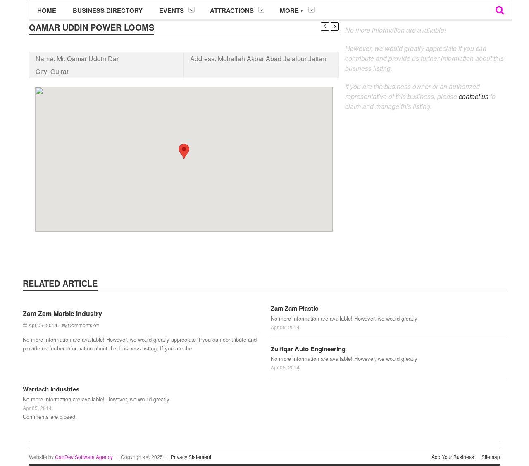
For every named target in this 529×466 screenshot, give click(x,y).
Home (46, 10)
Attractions (232, 10)
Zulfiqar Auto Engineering (308, 348)
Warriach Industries (51, 389)
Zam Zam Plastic (294, 308)
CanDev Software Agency (84, 456)
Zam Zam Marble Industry (62, 313)
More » (292, 10)
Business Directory (108, 10)
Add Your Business (452, 456)
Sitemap (490, 456)
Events (171, 10)
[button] (184, 151)
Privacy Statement (191, 456)
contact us (473, 96)
